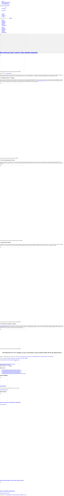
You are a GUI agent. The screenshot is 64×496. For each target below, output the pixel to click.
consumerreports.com (44, 356)
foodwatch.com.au (24, 356)
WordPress (22, 494)
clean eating (17, 358)
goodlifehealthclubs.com (36, 356)
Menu (3, 1)
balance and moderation (11, 358)
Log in (25, 494)
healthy (23, 358)
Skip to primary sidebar (5, 3)
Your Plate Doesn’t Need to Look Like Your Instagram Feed (11, 372)
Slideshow (26, 358)
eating (21, 358)
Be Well (3, 23)
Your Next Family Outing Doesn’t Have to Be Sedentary (11, 371)
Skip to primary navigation (6, 2)
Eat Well (4, 358)
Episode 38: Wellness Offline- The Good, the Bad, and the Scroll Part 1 (12, 480)
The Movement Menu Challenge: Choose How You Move (11, 369)
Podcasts (3, 24)
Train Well (3, 22)
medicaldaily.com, (51, 356)
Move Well (4, 21)
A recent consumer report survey (5, 325)
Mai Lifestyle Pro (9, 494)
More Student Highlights (4, 389)
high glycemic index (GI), (42, 80)
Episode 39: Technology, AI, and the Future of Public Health (10, 402)
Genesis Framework (16, 494)
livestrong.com (29, 356)
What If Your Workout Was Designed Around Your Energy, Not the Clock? (14, 373)
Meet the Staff (4, 25)
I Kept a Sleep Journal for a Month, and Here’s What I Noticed (12, 370)
